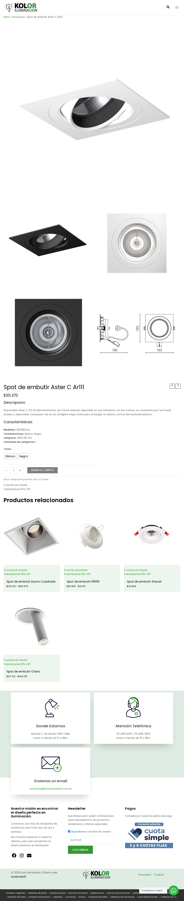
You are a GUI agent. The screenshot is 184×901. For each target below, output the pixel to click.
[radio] (10, 456)
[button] (168, 7)
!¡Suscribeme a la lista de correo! (91, 831)
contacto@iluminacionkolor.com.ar (50, 789)
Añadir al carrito (42, 470)
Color (7, 449)
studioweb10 (18, 876)
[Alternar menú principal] (176, 7)
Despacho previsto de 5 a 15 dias (30, 479)
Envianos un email (50, 780)
